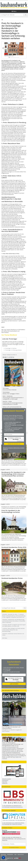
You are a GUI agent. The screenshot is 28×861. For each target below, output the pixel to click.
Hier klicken (16, 439)
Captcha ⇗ (20, 441)
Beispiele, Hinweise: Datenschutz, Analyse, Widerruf (13, 448)
